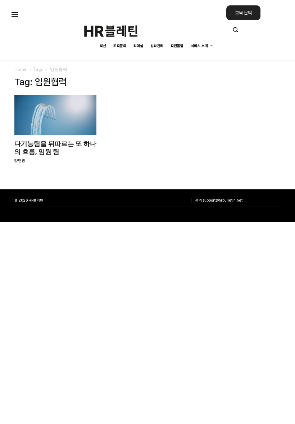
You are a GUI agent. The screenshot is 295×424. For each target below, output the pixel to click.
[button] (258, 29)
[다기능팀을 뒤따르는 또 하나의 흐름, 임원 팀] (55, 115)
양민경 (19, 160)
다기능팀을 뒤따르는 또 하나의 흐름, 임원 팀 (55, 147)
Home (20, 69)
